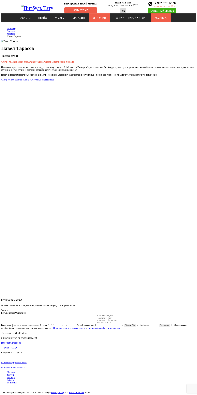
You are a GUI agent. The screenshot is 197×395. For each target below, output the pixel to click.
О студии (99, 17)
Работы (59, 17)
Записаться (80, 10)
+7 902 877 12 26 (9, 347)
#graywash (29, 62)
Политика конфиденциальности (14, 362)
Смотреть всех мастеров (42, 79)
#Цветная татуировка (54, 62)
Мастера (161, 17)
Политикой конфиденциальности (104, 328)
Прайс (42, 17)
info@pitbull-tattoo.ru (11, 343)
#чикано (70, 62)
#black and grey (16, 62)
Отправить (164, 325)
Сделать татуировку (130, 17)
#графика (39, 62)
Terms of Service (76, 392)
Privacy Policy (57, 392)
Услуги (25, 17)
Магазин (79, 17)
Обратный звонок (162, 10)
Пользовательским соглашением (69, 328)
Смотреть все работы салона (15, 79)
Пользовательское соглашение (13, 367)
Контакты (12, 382)
